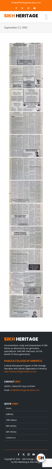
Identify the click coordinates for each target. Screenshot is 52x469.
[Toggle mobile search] (46, 18)
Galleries (9, 414)
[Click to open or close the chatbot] (41, 458)
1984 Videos (11, 420)
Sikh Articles (11, 426)
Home (8, 408)
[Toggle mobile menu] (46, 15)
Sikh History (11, 431)
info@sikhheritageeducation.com (26, 2)
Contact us (11, 437)
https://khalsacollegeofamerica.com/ (20, 371)
